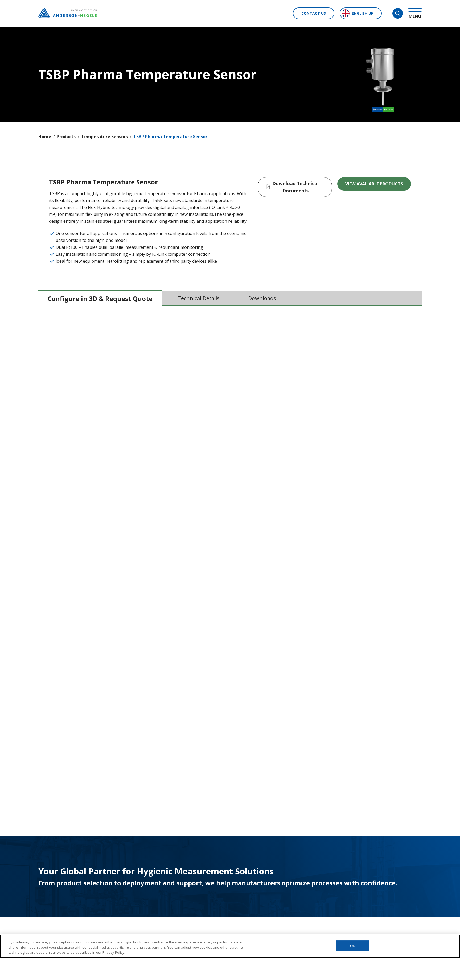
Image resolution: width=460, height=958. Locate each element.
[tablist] (230, 298)
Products (66, 136)
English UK (362, 13)
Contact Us (313, 13)
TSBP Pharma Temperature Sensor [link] (170, 136)
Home (44, 136)
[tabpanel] (230, 437)
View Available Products (374, 184)
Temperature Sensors (104, 136)
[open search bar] (397, 13)
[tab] (100, 298)
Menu (415, 16)
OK (352, 945)
